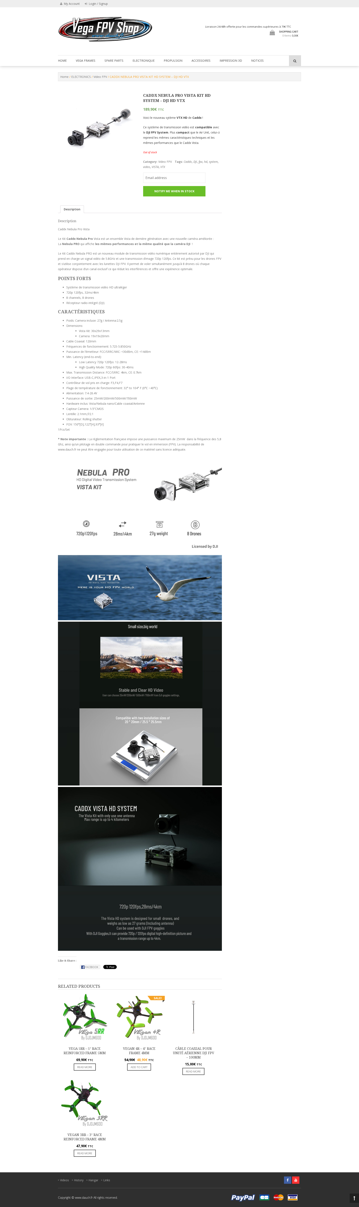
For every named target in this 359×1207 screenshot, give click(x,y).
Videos (64, 1180)
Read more (84, 1067)
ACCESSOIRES (201, 60)
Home (64, 77)
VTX (162, 167)
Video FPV (100, 77)
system (213, 162)
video (146, 167)
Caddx (188, 162)
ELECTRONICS (81, 77)
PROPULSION (173, 60)
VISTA (155, 167)
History (79, 1180)
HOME (62, 60)
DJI (195, 162)
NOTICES (257, 60)
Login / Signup (98, 4)
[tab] (72, 209)
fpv (200, 162)
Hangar (93, 1180)
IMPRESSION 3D (231, 60)
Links (106, 1180)
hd (205, 162)
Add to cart (139, 1067)
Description (72, 209)
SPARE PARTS (114, 60)
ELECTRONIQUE (144, 60)
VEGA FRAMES (85, 60)
